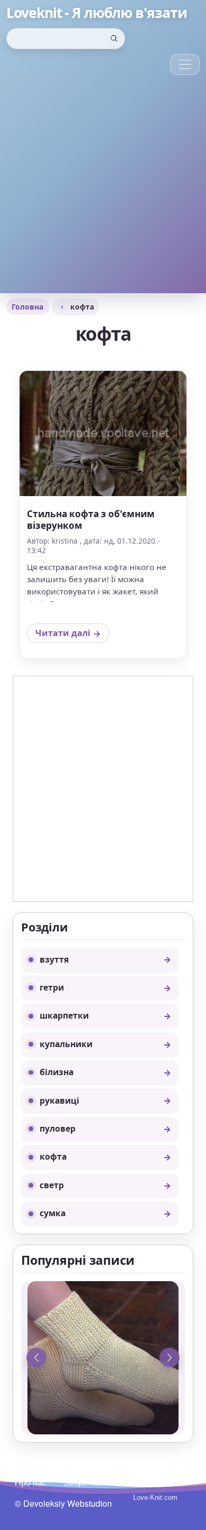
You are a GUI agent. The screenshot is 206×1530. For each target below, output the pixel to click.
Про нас (30, 1482)
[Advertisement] (103, 190)
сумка (52, 1213)
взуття (54, 959)
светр (52, 1185)
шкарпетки (64, 1015)
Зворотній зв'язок (97, 1482)
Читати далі (72, 635)
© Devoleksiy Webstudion (63, 1503)
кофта (53, 1156)
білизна (56, 1072)
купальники (66, 1044)
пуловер (58, 1128)
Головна (27, 307)
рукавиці (59, 1100)
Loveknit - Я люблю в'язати (96, 13)
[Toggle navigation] (185, 64)
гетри (52, 987)
